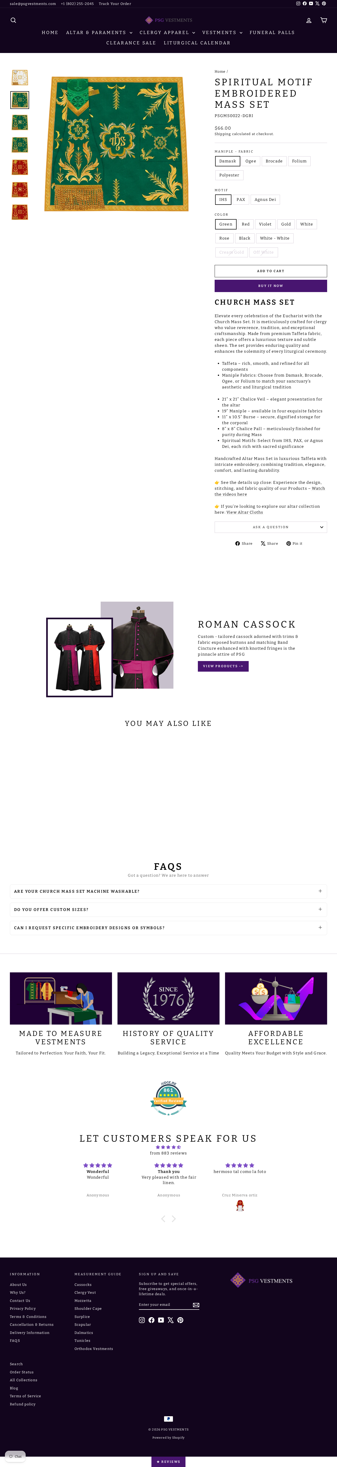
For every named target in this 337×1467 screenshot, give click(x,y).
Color (222, 214)
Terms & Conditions (28, 1317)
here (242, 494)
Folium (299, 161)
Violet (265, 224)
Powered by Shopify (168, 1437)
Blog (14, 1388)
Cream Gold (231, 252)
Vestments (220, 32)
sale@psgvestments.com (33, 4)
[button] (164, 1218)
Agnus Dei (265, 199)
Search (16, 1364)
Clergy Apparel (165, 32)
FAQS (15, 1341)
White (306, 224)
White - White (275, 238)
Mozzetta (83, 1301)
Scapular (83, 1325)
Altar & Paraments (97, 32)
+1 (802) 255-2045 (77, 4)
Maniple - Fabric (234, 151)
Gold (286, 224)
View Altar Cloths (244, 512)
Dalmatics (84, 1333)
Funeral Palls (272, 32)
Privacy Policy (23, 1309)
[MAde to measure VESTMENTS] (61, 998)
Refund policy (23, 1404)
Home (50, 32)
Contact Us (20, 1301)
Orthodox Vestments (94, 1349)
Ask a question (271, 527)
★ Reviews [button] (168, 1462)
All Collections (23, 1380)
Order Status (22, 1372)
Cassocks (83, 1285)
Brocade (274, 161)
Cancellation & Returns (32, 1325)
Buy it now (270, 286)
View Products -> (223, 666)
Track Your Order (115, 4)
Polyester (229, 175)
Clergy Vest (85, 1293)
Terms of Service (25, 1396)
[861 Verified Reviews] (168, 1118)
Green (225, 224)
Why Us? (18, 1293)
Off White (263, 252)
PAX (241, 199)
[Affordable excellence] (276, 998)
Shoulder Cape (88, 1309)
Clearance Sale (131, 43)
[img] (168, 1147)
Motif (221, 190)
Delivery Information (30, 1333)
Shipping (223, 134)
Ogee (250, 161)
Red (246, 224)
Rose (224, 238)
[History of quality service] (168, 998)
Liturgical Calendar (197, 43)
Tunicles (83, 1341)
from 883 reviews (168, 1153)
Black (245, 238)
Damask (227, 161)
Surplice (82, 1317)
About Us (18, 1285)
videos (230, 494)
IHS (223, 199)
